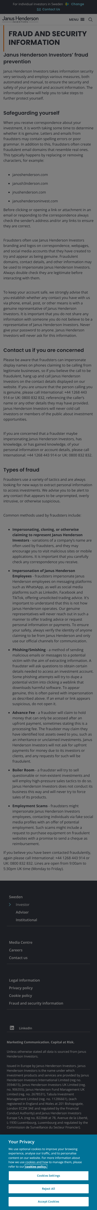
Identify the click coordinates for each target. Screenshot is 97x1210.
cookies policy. (35, 1166)
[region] (48, 1172)
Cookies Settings (48, 1176)
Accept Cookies (48, 1201)
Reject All (48, 1189)
